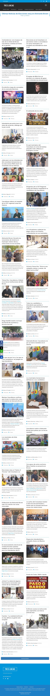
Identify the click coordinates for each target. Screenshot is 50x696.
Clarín (32, 532)
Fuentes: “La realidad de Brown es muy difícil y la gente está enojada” (12, 617)
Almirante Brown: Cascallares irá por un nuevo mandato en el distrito (37, 342)
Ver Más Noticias (25, 658)
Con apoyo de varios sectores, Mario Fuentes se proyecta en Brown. (36, 466)
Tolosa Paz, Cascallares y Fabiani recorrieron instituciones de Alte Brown (12, 282)
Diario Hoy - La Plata (35, 421)
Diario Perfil (33, 69)
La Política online (34, 457)
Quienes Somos (20, 686)
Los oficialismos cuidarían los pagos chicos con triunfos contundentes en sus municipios (36, 231)
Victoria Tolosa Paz (41, 289)
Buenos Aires (6, 9)
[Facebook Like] (1, 345)
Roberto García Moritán (31, 490)
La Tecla (8, 116)
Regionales (13, 9)
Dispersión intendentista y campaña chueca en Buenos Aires (35, 541)
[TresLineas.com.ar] (9, 5)
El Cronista (33, 103)
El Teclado (8, 153)
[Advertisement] (25, 26)
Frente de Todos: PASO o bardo (36, 574)
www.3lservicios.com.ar (25, 693)
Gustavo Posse (39, 488)
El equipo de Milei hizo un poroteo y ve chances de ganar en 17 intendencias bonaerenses (37, 78)
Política (4, 80)
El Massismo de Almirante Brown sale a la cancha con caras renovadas (12, 504)
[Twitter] (44, 1)
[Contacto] (46, 1)
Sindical (28, 222)
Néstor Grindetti (29, 488)
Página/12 (8, 194)
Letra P (32, 567)
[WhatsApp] (1, 351)
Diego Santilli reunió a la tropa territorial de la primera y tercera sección (12, 322)
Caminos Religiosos (29, 9)
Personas (20, 9)
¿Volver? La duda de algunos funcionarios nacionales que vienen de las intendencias (11, 582)
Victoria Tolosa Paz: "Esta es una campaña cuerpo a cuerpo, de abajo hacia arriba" (37, 268)
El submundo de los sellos (34, 111)
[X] (1, 348)
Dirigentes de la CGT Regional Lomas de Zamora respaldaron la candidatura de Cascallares (37, 188)
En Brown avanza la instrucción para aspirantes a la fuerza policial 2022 (36, 610)
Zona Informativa (10, 651)
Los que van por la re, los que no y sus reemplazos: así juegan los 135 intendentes (12, 359)
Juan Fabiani (10, 302)
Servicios (26, 686)
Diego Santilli (4, 342)
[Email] (1, 354)
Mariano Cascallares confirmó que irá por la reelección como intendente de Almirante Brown (12, 399)
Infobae (32, 179)
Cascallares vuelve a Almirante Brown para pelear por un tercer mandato (37, 430)
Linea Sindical (38, 9)
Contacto (31, 686)
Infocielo (32, 296)
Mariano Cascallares (30, 208)
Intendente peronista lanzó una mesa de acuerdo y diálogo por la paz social (12, 125)
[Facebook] (42, 1)
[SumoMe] (1, 357)
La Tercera (9, 273)
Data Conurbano (10, 80)
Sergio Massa (11, 533)
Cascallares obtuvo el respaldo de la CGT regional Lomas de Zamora (12, 203)
